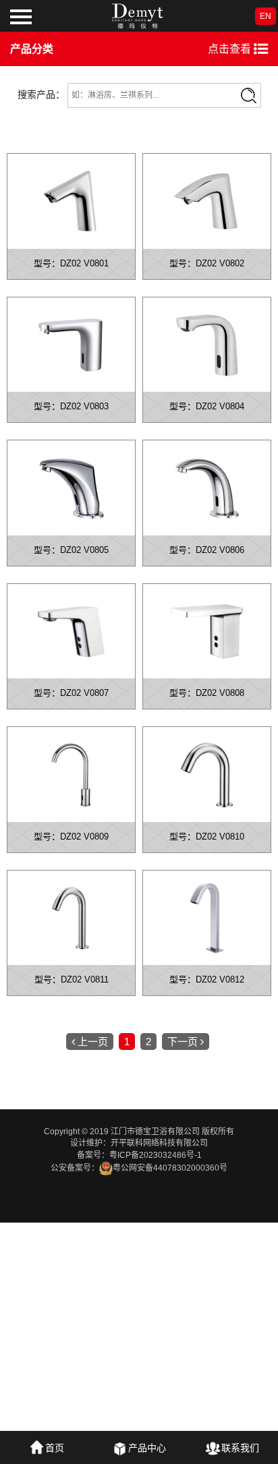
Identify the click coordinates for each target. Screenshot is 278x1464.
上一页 (93, 1041)
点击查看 (231, 49)
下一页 (182, 1041)
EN (265, 16)
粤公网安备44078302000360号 (170, 1168)
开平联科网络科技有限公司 (159, 1143)
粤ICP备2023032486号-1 (155, 1155)
